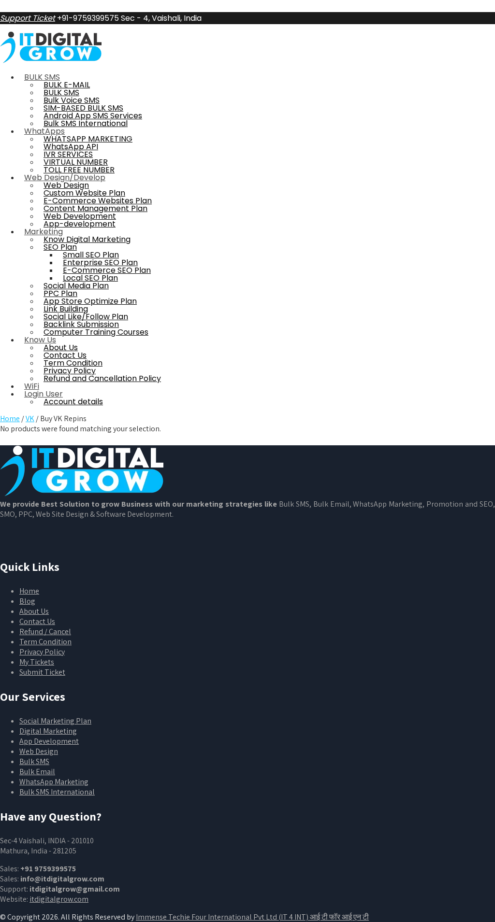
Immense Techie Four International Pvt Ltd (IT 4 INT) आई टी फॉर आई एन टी (252, 917)
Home (10, 418)
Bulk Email (37, 771)
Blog (27, 601)
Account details (73, 401)
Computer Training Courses (96, 332)
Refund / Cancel (45, 631)
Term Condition (45, 642)
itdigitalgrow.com (58, 899)
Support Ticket (27, 18)
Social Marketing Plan (55, 721)
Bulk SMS (34, 761)
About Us (34, 611)
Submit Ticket (42, 672)
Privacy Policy (42, 652)
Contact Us (37, 621)
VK (30, 418)
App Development (49, 741)
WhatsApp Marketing (53, 782)
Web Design (38, 751)
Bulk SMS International (57, 792)
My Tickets (36, 662)
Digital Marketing (48, 731)
